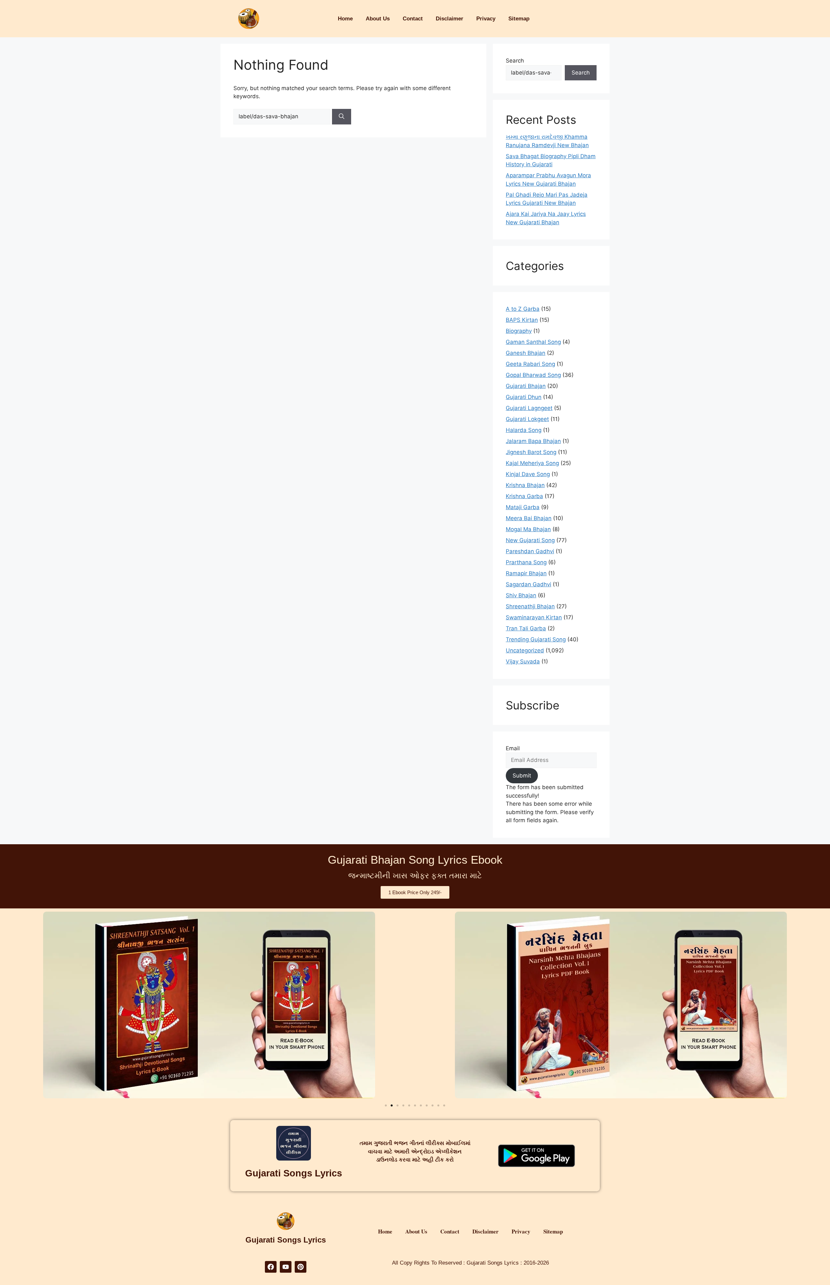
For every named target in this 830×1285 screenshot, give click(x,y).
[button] (386, 1105)
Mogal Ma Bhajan (528, 529)
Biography (519, 331)
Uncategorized (525, 650)
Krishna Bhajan (525, 485)
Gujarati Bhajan (526, 386)
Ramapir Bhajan (526, 573)
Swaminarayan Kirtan (534, 617)
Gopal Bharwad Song (533, 375)
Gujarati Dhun (523, 397)
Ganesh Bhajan (525, 353)
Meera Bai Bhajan (528, 518)
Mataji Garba (523, 507)
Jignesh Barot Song (531, 452)
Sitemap (518, 19)
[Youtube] (285, 1267)
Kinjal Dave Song (528, 474)
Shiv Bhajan (521, 595)
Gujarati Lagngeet (529, 408)
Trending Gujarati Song (536, 639)
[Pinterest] (300, 1267)
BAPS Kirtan (522, 320)
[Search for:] (282, 116)
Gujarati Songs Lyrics (293, 1173)
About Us (378, 19)
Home (345, 19)
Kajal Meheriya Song (532, 463)
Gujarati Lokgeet (527, 419)
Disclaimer (449, 19)
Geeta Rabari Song (530, 364)
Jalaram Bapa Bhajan (533, 441)
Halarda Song (523, 430)
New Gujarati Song (530, 540)
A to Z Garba (523, 309)
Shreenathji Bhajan (530, 606)
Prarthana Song (526, 562)
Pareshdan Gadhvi (530, 551)
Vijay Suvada (523, 661)
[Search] (341, 116)
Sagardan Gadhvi (528, 584)
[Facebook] (271, 1267)
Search (515, 60)
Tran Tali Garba (526, 628)
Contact (413, 19)
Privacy (485, 19)
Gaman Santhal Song (533, 342)
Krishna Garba (524, 496)
